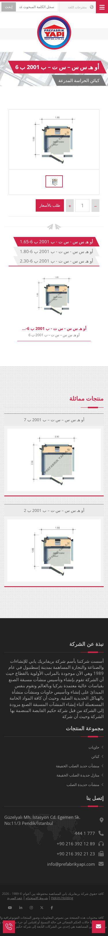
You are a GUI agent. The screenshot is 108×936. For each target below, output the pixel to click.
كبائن (95, 756)
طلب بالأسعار (49, 205)
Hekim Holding (62, 898)
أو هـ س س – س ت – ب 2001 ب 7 (54, 419)
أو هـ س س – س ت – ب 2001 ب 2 (54, 510)
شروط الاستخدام (37, 898)
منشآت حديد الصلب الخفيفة (77, 765)
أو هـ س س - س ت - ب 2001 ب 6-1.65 (56, 241)
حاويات (93, 747)
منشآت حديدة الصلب (83, 784)
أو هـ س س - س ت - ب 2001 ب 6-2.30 (56, 261)
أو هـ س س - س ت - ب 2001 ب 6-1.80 (56, 251)
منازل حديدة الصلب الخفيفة (77, 775)
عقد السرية (14, 898)
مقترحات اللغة (78, 7)
